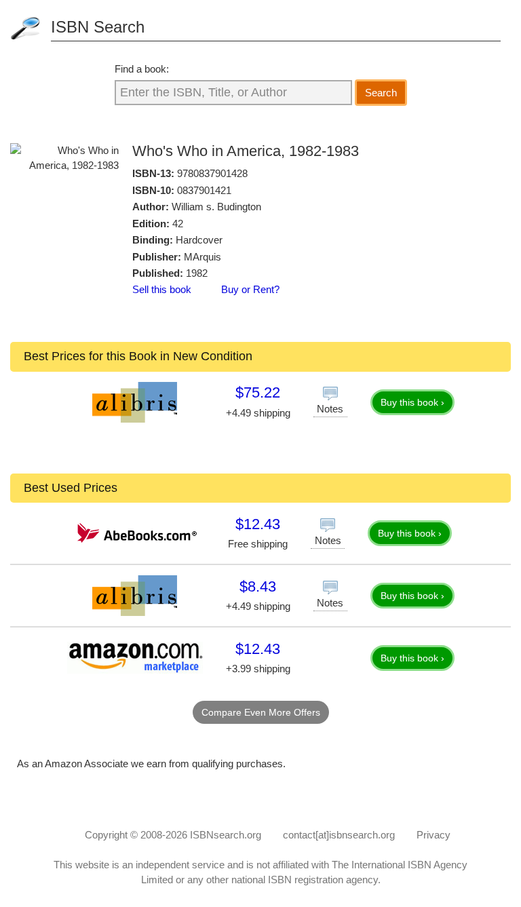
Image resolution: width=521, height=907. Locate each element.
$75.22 (257, 392)
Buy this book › (412, 402)
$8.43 (257, 586)
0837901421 (204, 190)
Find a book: (142, 69)
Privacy (433, 835)
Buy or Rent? (250, 289)
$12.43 (257, 524)
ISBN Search (97, 27)
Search (381, 92)
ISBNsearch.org (225, 835)
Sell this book (161, 289)
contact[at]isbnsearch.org (339, 835)
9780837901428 (212, 173)
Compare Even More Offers (260, 712)
